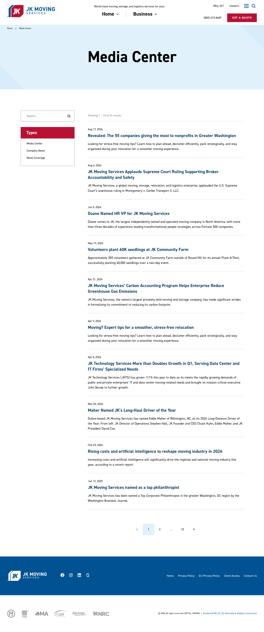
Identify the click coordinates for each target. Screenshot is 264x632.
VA (222, 613)
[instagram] (71, 576)
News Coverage (36, 158)
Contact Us (250, 576)
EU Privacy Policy (209, 576)
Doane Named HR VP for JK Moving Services (129, 213)
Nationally (229, 613)
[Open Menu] (246, 6)
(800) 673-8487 (212, 18)
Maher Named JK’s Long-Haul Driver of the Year (132, 410)
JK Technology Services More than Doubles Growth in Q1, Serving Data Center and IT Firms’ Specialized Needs (163, 366)
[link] (194, 529)
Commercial (251, 613)
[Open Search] (253, 6)
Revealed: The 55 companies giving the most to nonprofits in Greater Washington (162, 135)
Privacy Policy (186, 576)
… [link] (171, 529)
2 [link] (160, 529)
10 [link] (182, 529)
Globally (240, 613)
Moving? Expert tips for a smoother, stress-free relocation (141, 327)
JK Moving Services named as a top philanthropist (133, 487)
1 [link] (148, 529)
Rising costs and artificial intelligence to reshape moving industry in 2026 (155, 451)
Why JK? (218, 6)
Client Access (232, 576)
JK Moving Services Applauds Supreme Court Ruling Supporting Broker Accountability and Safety (153, 174)
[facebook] (62, 576)
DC (219, 613)
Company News (36, 150)
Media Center (34, 143)
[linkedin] (79, 576)
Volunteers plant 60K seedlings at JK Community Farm (138, 249)
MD (215, 613)
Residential (208, 613)
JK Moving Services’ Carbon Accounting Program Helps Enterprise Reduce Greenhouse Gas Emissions (156, 288)
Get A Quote (242, 18)
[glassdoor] (88, 576)
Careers (234, 6)
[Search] (69, 116)
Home (10, 28)
